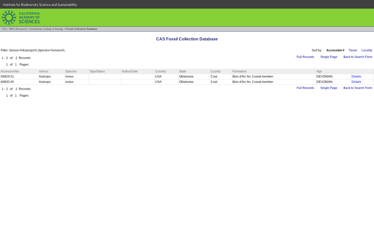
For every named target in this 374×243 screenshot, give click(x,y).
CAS (4, 29)
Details (356, 76)
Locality (367, 50)
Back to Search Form (357, 57)
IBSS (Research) (18, 29)
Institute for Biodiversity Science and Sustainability (40, 5)
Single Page (328, 57)
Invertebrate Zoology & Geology (46, 29)
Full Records (305, 57)
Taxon (353, 50)
